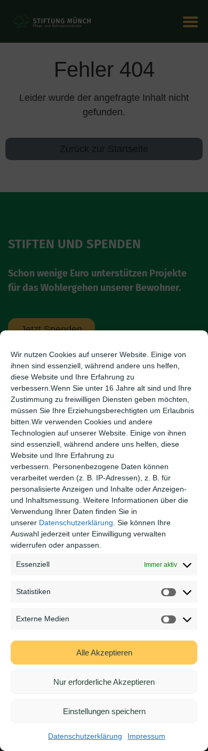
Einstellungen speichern (104, 711)
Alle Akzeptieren (104, 652)
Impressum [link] (146, 736)
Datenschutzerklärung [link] (76, 522)
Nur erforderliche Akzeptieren (104, 681)
